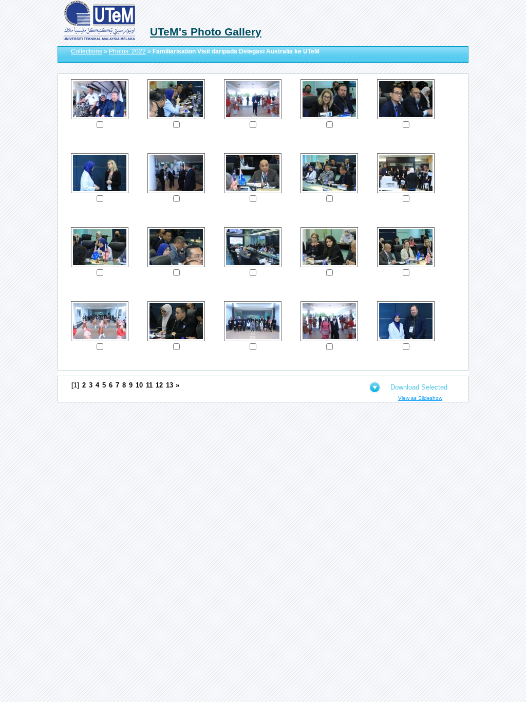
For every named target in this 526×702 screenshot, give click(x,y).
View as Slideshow (420, 398)
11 (149, 385)
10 (139, 385)
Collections (86, 51)
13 (169, 385)
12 (159, 385)
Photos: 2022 (127, 51)
